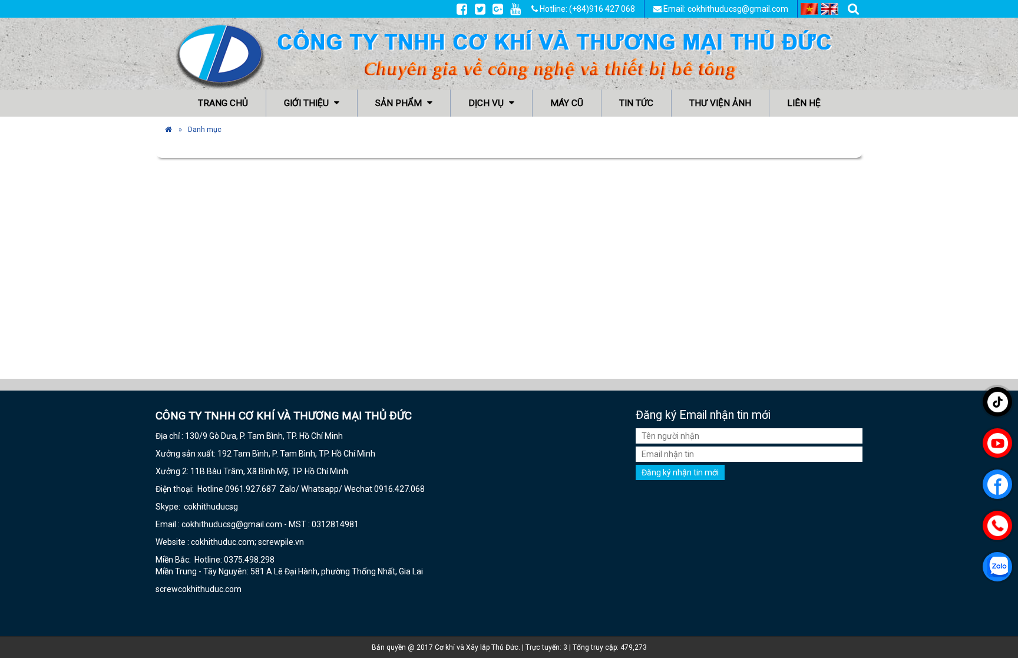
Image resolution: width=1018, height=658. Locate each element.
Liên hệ (804, 103)
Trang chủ (223, 103)
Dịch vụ (487, 103)
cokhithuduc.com (210, 589)
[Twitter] (480, 9)
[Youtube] (515, 9)
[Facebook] (462, 9)
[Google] (498, 9)
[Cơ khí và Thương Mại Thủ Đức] (168, 129)
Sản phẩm (399, 103)
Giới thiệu (307, 103)
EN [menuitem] (830, 9)
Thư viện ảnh (720, 103)
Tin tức (636, 103)
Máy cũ (566, 103)
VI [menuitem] (809, 9)
